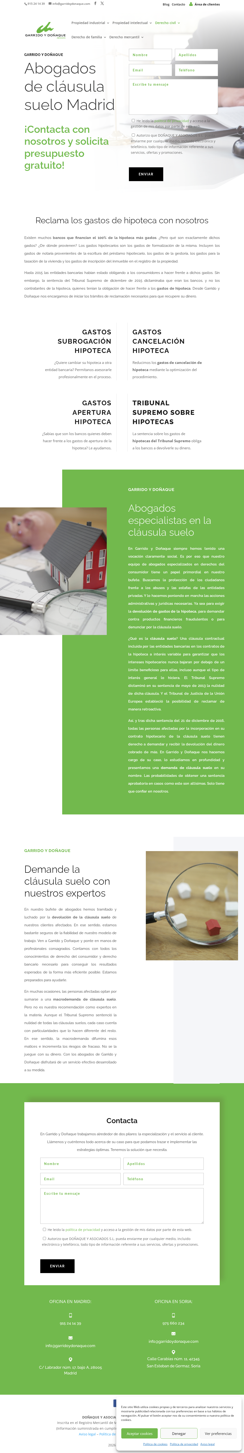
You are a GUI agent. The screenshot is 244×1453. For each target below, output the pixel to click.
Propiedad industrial (88, 23)
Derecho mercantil (124, 37)
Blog (166, 4)
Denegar (179, 1433)
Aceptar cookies (139, 1433)
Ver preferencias (218, 1433)
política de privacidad (171, 121)
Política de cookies (155, 1444)
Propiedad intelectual (130, 23)
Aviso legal (207, 1444)
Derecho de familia (86, 37)
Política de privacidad (184, 1444)
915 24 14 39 (36, 4)
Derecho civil (165, 23)
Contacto (178, 4)
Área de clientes (207, 4)
